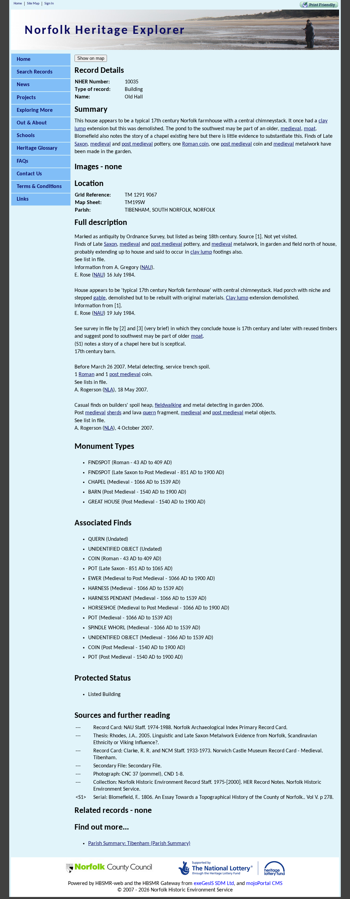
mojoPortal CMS (264, 883)
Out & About (32, 123)
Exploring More (35, 110)
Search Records (34, 72)
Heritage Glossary (37, 148)
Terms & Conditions (39, 186)
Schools (26, 135)
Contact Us (29, 174)
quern (149, 413)
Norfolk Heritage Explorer (105, 31)
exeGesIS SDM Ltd (214, 883)
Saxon (81, 144)
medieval (291, 129)
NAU (146, 267)
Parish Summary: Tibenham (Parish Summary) (139, 843)
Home (18, 3)
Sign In (49, 3)
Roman (86, 374)
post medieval (137, 144)
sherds (114, 413)
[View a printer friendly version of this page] (319, 6)
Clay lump (237, 298)
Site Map (33, 3)
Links (22, 199)
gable (99, 298)
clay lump (201, 252)
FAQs (22, 161)
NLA (108, 390)
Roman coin (195, 144)
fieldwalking (168, 405)
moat (309, 129)
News (23, 85)
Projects (26, 97)
